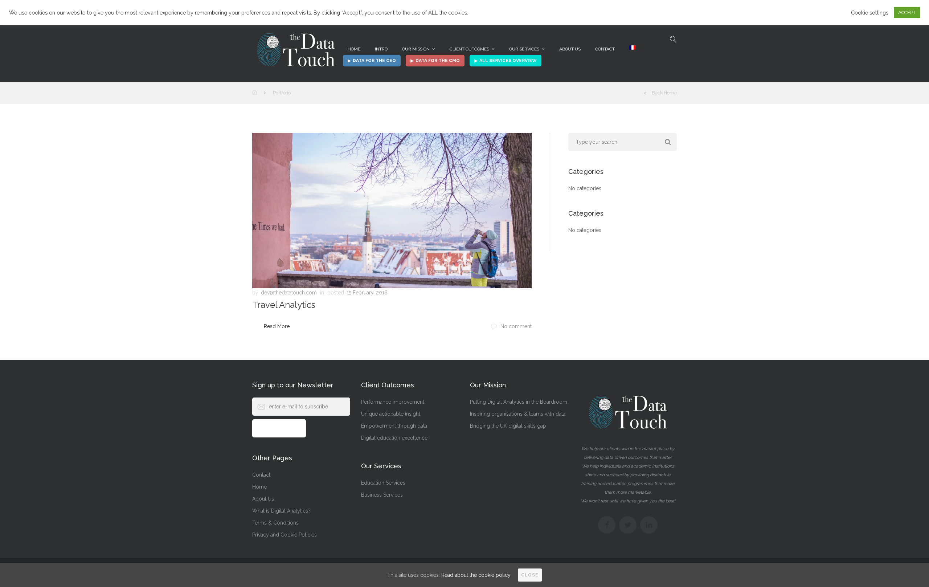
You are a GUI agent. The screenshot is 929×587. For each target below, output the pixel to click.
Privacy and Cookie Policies (284, 535)
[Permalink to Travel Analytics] (392, 210)
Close (530, 575)
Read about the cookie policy (476, 575)
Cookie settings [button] (869, 12)
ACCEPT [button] (907, 12)
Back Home (664, 92)
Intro (381, 49)
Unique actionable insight (390, 414)
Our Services (524, 49)
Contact (605, 49)
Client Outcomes (469, 49)
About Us (570, 49)
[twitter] (628, 525)
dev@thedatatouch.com (289, 292)
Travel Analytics (283, 304)
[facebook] (606, 525)
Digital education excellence (394, 438)
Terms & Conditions (275, 523)
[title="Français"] (633, 49)
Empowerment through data (394, 426)
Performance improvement (392, 402)
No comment (516, 326)
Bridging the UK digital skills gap (508, 426)
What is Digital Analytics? (281, 511)
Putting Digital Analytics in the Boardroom (518, 402)
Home (354, 49)
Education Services (383, 483)
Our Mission (416, 49)
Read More (277, 326)
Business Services (382, 495)
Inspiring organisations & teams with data (517, 414)
